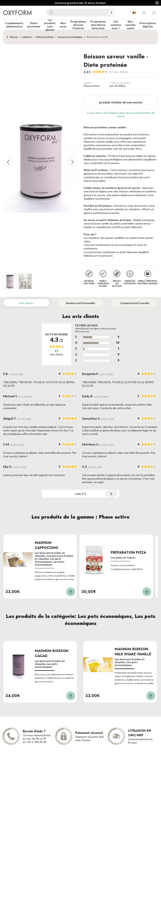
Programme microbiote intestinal (98, 25)
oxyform (27, 36)
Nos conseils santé (130, 25)
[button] (8, 162)
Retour (14, 36)
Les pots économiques (70, 36)
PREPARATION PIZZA (128, 552)
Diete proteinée (33, 24)
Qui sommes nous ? (115, 25)
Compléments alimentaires (14, 24)
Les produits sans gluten (50, 24)
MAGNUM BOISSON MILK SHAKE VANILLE (133, 652)
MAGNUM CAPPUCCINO (46, 545)
